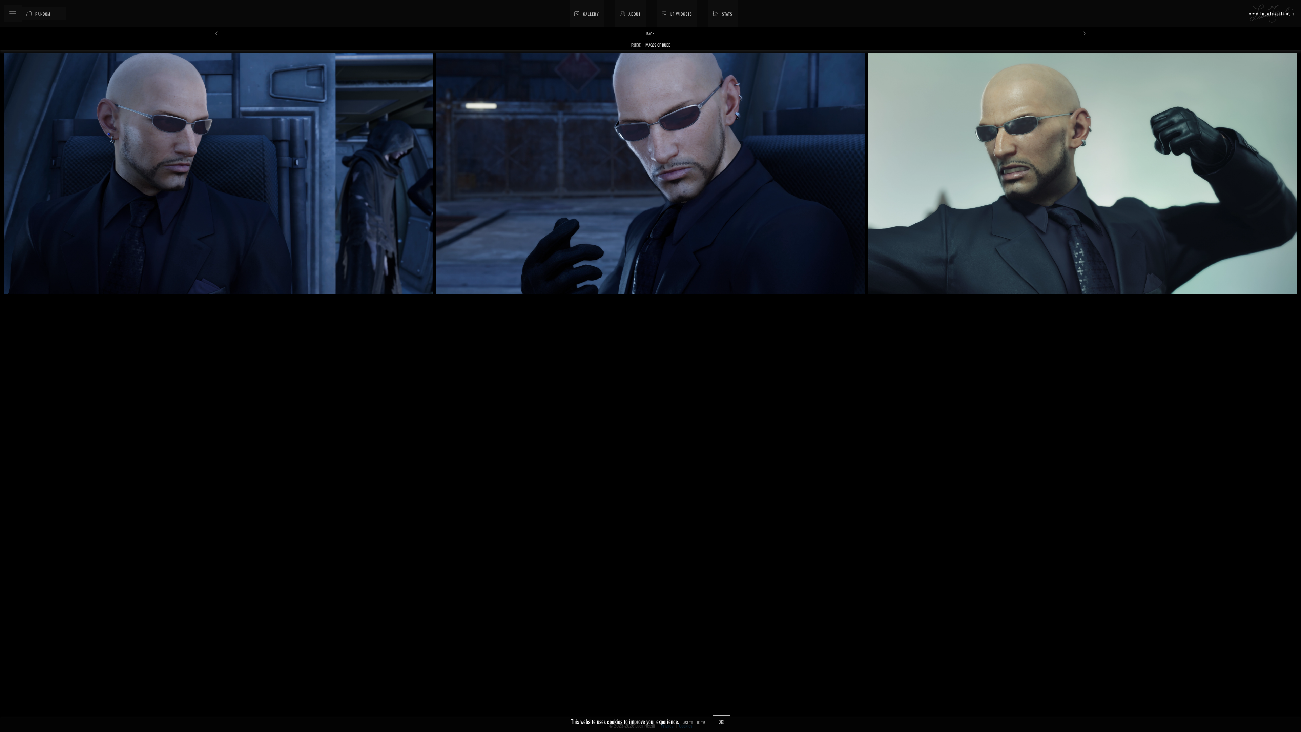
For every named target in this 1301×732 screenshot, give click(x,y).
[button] (1271, 13)
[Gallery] (587, 13)
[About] (630, 13)
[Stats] (723, 13)
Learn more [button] (693, 722)
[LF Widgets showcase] (677, 13)
